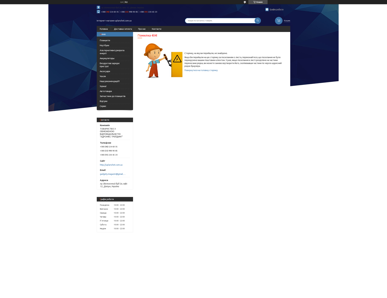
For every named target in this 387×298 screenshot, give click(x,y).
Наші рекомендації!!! (110, 81)
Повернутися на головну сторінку (201, 70)
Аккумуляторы (107, 58)
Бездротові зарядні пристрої (109, 65)
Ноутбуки (104, 45)
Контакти (156, 29)
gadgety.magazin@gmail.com (113, 174)
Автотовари (106, 91)
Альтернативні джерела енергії (112, 52)
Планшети (105, 40)
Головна (104, 29)
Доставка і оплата (123, 29)
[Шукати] (258, 20)
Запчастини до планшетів (112, 96)
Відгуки (103, 101)
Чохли (103, 76)
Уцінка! (103, 86)
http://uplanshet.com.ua (111, 165)
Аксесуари (105, 71)
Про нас (142, 29)
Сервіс (103, 106)
